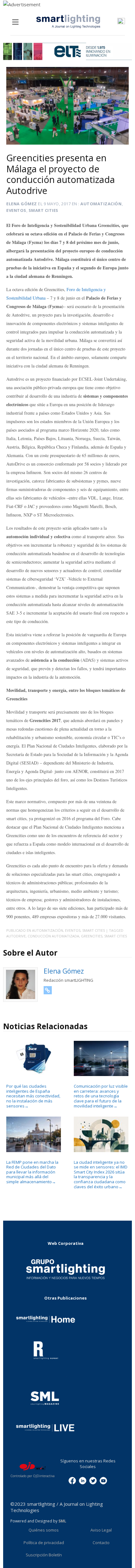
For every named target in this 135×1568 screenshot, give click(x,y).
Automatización (101, 204)
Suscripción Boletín (44, 1555)
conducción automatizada (53, 936)
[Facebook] (72, 1480)
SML (62, 1521)
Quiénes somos (44, 1530)
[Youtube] (103, 1480)
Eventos (16, 210)
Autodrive (16, 936)
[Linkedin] (82, 1480)
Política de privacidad (44, 1542)
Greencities (91, 936)
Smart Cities (43, 210)
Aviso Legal (101, 1530)
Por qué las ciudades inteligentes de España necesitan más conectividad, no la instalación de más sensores (33, 1095)
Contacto (101, 1542)
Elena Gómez (21, 204)
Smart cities (115, 936)
